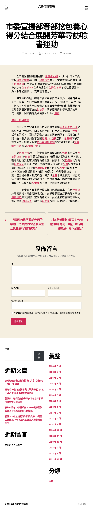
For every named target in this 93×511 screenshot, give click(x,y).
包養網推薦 (22, 80)
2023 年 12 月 (55, 430)
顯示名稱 (15, 288)
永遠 (51, 480)
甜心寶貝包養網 (46, 142)
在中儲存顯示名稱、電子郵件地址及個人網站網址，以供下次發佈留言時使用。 (48, 313)
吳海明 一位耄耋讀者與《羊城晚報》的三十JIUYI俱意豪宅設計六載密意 (24, 391)
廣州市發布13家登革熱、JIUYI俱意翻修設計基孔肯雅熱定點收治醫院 (23, 409)
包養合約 (44, 80)
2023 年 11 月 (55, 436)
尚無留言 (67, 53)
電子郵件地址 (54, 288)
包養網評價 (32, 146)
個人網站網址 (17, 300)
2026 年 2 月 (55, 401)
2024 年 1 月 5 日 (49, 53)
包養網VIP (27, 87)
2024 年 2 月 (55, 418)
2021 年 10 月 (55, 459)
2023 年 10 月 (55, 441)
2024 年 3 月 (55, 412)
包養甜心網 (51, 76)
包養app (46, 138)
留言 (13, 264)
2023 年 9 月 (55, 447)
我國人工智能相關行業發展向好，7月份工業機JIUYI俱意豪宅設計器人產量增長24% (23, 420)
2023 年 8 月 (55, 453)
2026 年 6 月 (55, 377)
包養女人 (19, 164)
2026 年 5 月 (55, 383)
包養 (56, 113)
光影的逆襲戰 (46, 6)
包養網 (40, 109)
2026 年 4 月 (55, 389)
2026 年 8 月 (55, 366)
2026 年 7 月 (55, 372)
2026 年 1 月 (55, 406)
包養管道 (16, 197)
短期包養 (27, 201)
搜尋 (7, 349)
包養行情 (24, 152)
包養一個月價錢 (20, 120)
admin (32, 53)
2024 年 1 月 (55, 424)
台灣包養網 (55, 87)
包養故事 (19, 83)
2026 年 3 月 (55, 395)
